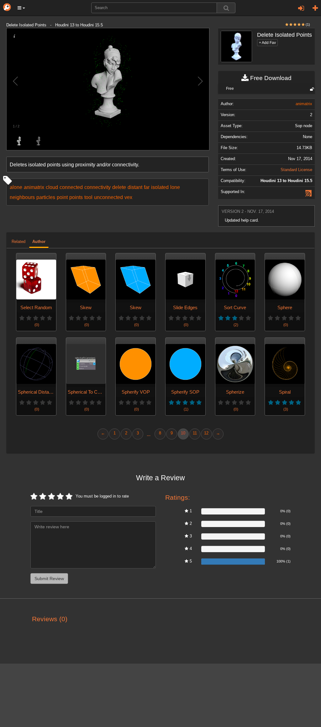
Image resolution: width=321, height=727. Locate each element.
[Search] (226, 8)
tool (88, 197)
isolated (160, 187)
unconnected (108, 197)
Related (18, 242)
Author (38, 242)
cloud (52, 187)
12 (206, 433)
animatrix (34, 187)
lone (175, 187)
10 (183, 433)
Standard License (296, 170)
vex (128, 197)
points (76, 197)
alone (16, 187)
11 (195, 433)
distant (135, 187)
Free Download (270, 78)
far (147, 187)
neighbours (22, 197)
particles (45, 197)
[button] (21, 8)
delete (119, 187)
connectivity (97, 187)
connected (71, 187)
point (62, 197)
